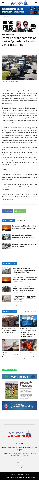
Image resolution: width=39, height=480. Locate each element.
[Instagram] (22, 467)
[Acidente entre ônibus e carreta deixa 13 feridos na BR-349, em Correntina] (10, 321)
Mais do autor (21, 220)
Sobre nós (12, 474)
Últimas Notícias (10, 34)
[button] (36, 2)
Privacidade (20, 474)
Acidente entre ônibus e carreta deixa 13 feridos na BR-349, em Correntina (10, 330)
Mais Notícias (8, 220)
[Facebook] (17, 467)
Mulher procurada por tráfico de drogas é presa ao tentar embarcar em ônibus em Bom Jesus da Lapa (24, 288)
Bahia (3, 230)
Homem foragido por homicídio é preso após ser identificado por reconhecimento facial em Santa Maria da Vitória (28, 332)
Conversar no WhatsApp (9, 370)
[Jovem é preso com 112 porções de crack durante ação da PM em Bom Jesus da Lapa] (6, 298)
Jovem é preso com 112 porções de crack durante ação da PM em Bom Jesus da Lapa (24, 298)
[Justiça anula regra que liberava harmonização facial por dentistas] (6, 237)
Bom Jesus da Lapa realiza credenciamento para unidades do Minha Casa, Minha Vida (24, 270)
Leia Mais (18, 305)
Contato (27, 474)
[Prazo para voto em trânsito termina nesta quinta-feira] (6, 246)
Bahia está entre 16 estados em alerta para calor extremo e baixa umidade (25, 278)
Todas (27, 311)
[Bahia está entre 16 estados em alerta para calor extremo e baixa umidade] (6, 228)
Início (3, 16)
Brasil (8, 16)
